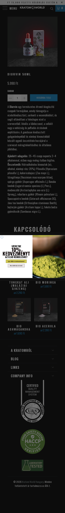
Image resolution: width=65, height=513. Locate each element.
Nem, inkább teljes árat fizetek (16, 265)
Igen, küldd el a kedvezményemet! (16, 261)
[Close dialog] (2, 237)
